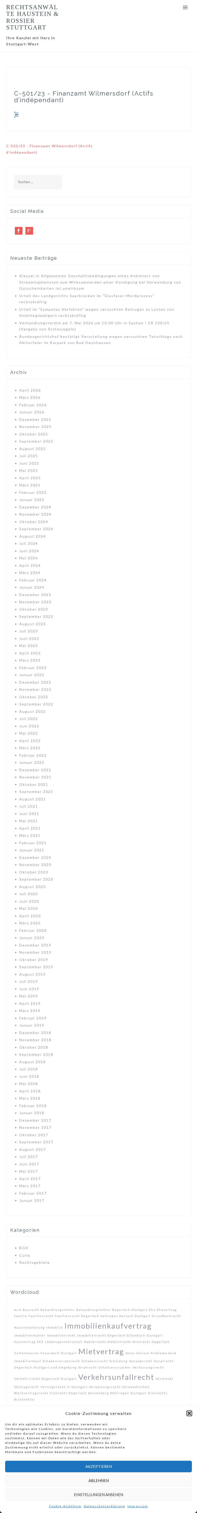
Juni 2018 (29, 1076)
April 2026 (30, 390)
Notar (130, 1353)
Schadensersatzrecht (61, 1361)
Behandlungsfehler (58, 1309)
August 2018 (32, 1062)
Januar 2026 (31, 412)
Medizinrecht (119, 1341)
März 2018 (30, 1098)
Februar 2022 (33, 755)
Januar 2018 (31, 1113)
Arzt (18, 1309)
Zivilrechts (158, 1393)
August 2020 (32, 886)
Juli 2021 (28, 806)
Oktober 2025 (33, 434)
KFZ (40, 1341)
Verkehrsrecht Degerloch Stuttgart (45, 1378)
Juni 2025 (29, 463)
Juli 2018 (28, 1069)
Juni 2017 (29, 1164)
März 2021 (30, 835)
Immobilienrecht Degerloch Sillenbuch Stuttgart (120, 1335)
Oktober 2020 (33, 872)
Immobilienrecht (61, 1335)
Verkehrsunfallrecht (116, 1376)
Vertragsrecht (26, 1387)
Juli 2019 (28, 981)
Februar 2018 (33, 1105)
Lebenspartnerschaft (64, 1341)
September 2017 (36, 1142)
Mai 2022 (28, 733)
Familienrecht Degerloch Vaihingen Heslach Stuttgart (103, 1316)
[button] (189, 1413)
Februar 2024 (33, 580)
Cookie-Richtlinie (65, 1506)
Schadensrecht (95, 1361)
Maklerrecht (95, 1341)
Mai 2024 (28, 558)
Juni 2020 (29, 901)
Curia (24, 1255)
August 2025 (32, 448)
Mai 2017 (28, 1171)
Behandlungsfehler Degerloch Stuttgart (112, 1309)
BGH (23, 1248)
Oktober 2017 (33, 1135)
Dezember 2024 (35, 507)
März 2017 (30, 1186)
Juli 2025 (28, 456)
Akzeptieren (98, 1466)
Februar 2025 (33, 492)
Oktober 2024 (33, 521)
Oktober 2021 (33, 784)
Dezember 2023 (35, 594)
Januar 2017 (31, 1200)
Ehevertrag (167, 1309)
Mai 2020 (28, 908)
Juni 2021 (29, 813)
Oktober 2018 (33, 1047)
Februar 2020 (33, 930)
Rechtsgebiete (34, 1262)
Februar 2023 (33, 667)
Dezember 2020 (35, 857)
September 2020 (36, 879)
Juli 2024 (28, 543)
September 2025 (36, 441)
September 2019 (36, 967)
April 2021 (30, 828)
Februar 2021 (33, 843)
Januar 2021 (31, 850)
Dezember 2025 (35, 419)
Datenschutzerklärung (104, 1506)
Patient (143, 1353)
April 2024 (30, 565)
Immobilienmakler (30, 1335)
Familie (20, 1316)
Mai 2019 (28, 996)
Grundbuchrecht (166, 1316)
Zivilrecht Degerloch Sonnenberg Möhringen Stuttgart (98, 1393)
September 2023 (36, 616)
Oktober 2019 (33, 959)
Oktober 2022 (33, 697)
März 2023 (30, 660)
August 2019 (32, 974)
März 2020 (30, 923)
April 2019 (30, 1003)
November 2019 (35, 952)
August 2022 (32, 711)
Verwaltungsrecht (105, 1387)
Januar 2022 (31, 762)
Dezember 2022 (35, 682)
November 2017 (35, 1127)
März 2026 (30, 397)
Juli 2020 (28, 894)
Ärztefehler (24, 1399)
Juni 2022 (29, 726)
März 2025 (30, 485)
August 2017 (32, 1149)
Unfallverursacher (114, 1367)
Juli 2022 (28, 718)
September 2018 (36, 1054)
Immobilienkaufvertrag (108, 1325)
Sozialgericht (140, 1361)
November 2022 (35, 689)
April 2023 (30, 653)
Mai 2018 (28, 1083)
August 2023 (32, 624)
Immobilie (54, 1327)
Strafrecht (87, 1367)
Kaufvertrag (25, 1341)
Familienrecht (41, 1316)
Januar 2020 (31, 937)
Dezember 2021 (35, 770)
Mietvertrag (101, 1351)
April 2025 (30, 478)
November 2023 (35, 602)
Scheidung (118, 1361)
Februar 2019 (33, 1018)
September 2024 (36, 529)
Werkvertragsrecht (31, 1393)
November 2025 (35, 426)
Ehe (152, 1309)
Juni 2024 (29, 551)
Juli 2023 (28, 631)
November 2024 (35, 514)
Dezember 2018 (35, 1032)
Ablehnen (98, 1480)
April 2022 (30, 740)
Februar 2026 (33, 405)
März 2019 (30, 1010)
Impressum (137, 1506)
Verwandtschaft (136, 1387)
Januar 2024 (31, 587)
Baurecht (31, 1309)
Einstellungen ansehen (98, 1494)
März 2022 (30, 748)
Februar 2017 (33, 1193)
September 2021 (36, 791)
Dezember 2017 (35, 1120)
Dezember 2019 (35, 945)
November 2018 (35, 1040)
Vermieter (164, 1378)
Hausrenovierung (29, 1327)
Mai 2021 (28, 821)
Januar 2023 (31, 675)
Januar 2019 (31, 1025)
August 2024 (32, 536)
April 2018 (30, 1091)
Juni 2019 (29, 989)
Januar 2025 (31, 499)
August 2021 (32, 799)
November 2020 (35, 864)
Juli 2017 (28, 1156)
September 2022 (36, 704)
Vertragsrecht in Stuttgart (64, 1387)
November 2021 (35, 777)
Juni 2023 (29, 638)
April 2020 (30, 916)
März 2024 (30, 572)
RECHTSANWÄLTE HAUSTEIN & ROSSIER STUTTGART (32, 17)
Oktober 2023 (33, 609)
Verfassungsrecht (148, 1367)
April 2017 (30, 1178)
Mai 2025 (28, 470)
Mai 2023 (28, 645)
